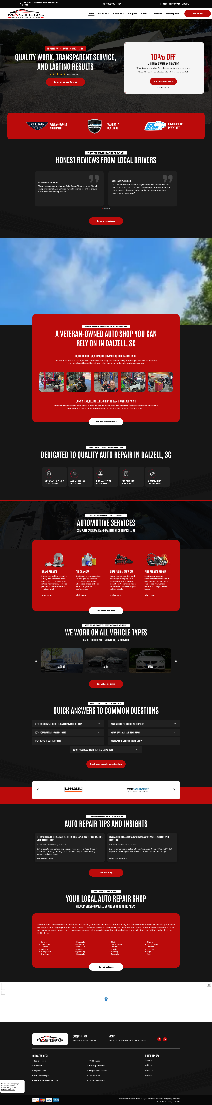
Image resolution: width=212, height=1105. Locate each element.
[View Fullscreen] (3, 992)
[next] (176, 660)
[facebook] (159, 1039)
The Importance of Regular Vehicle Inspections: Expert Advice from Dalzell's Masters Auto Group (70, 838)
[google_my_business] (165, 1039)
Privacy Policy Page (8, 1090)
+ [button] (3, 984)
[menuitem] (93, 14)
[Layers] (209, 984)
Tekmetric (176, 1099)
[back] (35, 660)
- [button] (3, 988)
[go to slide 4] (107, 208)
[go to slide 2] (104, 208)
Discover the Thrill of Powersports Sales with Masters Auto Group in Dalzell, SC (139, 838)
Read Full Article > (45, 858)
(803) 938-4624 (113, 4)
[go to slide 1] (102, 208)
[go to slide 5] (109, 208)
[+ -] (106, 1002)
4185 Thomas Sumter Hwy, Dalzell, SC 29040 (40, 4)
